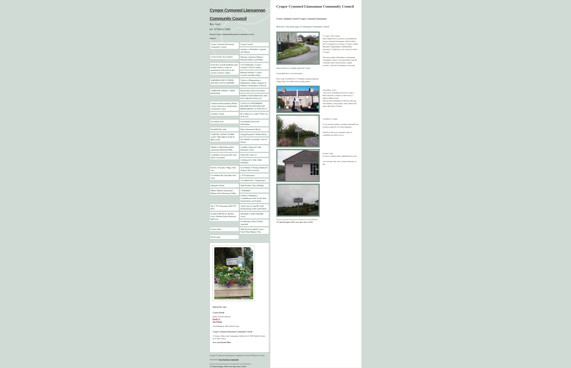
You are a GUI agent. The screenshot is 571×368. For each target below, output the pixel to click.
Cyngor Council (246, 44)
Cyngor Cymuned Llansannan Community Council (222, 45)
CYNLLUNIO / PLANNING (222, 57)
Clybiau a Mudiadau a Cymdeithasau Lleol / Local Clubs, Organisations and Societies (253, 198)
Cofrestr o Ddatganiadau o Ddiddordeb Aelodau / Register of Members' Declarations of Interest (253, 83)
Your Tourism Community (229, 359)
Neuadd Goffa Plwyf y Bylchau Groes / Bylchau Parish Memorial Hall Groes (223, 216)
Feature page (215, 237)
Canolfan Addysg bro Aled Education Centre (250, 148)
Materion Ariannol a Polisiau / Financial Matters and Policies (251, 58)
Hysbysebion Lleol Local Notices (252, 90)
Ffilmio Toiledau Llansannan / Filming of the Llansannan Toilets (223, 191)
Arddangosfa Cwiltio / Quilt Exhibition (251, 161)
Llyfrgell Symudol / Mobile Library (253, 134)
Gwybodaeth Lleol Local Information (249, 122)
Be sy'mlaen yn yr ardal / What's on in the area (254, 115)
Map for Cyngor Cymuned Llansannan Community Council (232, 34)
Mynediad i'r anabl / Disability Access (252, 215)
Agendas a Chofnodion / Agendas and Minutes (253, 50)
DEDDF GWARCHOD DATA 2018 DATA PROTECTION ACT (253, 97)
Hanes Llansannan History (250, 129)
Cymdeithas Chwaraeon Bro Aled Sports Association (223, 156)
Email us (213, 38)
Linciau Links (216, 229)
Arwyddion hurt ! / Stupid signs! (253, 180)
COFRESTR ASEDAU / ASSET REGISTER (223, 92)
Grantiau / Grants (217, 114)
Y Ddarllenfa (245, 190)
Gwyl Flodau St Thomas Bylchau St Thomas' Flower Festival (254, 169)
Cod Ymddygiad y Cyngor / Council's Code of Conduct (251, 66)
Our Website (217, 322)
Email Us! (216, 319)
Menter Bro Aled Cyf (248, 155)
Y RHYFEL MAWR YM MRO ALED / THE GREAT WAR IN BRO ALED (223, 137)
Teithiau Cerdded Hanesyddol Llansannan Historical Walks (222, 148)
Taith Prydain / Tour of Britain (252, 185)
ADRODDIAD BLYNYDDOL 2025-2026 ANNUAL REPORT (222, 81)
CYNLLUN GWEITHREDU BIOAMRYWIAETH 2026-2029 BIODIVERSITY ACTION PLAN (253, 106)
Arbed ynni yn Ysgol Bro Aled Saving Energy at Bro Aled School (253, 207)
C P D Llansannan (247, 175)
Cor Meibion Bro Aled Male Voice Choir (223, 176)
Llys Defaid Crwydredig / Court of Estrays (253, 140)
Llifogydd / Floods (217, 185)
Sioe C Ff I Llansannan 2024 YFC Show (224, 207)
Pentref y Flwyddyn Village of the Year (223, 169)
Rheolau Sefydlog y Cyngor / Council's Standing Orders (251, 73)
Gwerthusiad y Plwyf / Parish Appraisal (251, 222)
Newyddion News (217, 121)
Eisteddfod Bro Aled (218, 129)
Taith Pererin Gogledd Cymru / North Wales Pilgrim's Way (252, 230)
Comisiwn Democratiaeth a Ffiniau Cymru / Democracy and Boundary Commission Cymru (224, 106)
